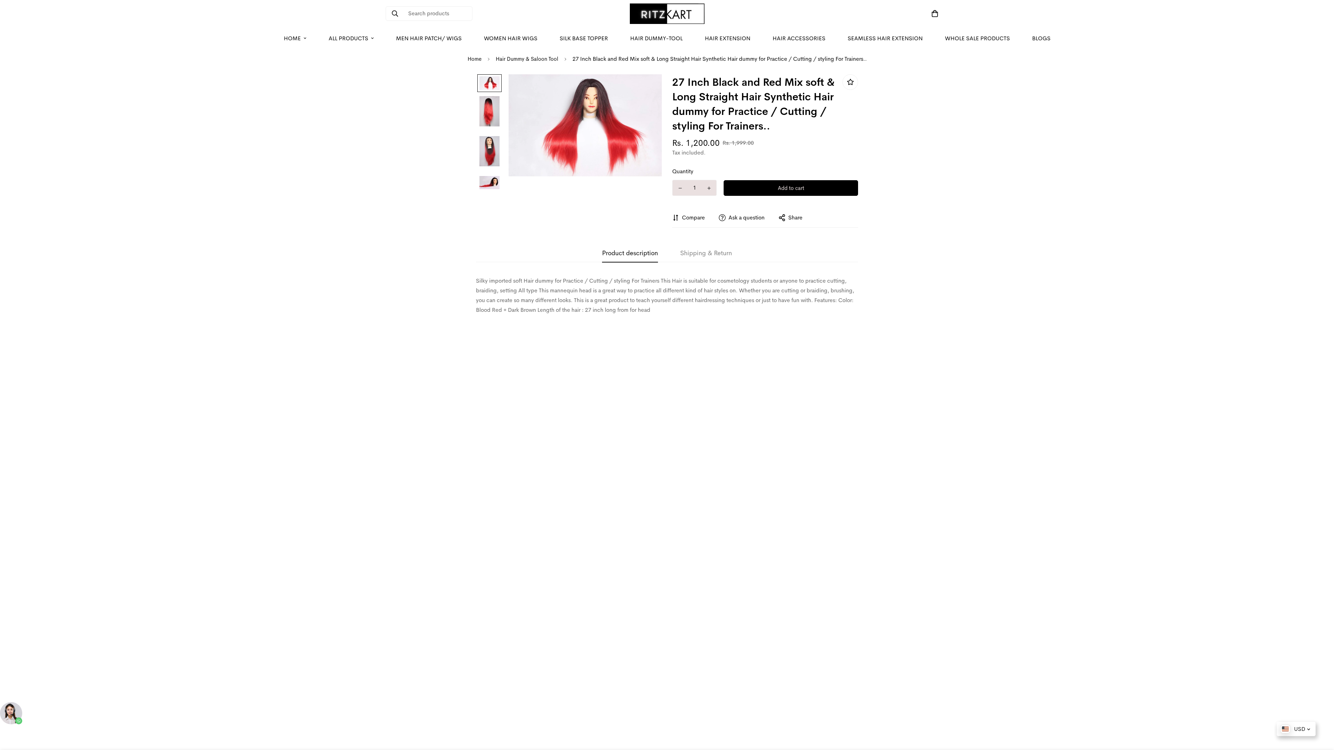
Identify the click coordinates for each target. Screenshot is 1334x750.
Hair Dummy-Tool (656, 38)
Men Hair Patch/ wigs (429, 38)
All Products (348, 38)
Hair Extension (727, 38)
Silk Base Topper (584, 38)
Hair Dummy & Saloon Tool (527, 59)
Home (292, 38)
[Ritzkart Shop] (667, 13)
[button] (933, 14)
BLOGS (1041, 38)
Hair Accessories (799, 38)
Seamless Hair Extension (885, 38)
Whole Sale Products (977, 38)
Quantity (682, 171)
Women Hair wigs (510, 38)
